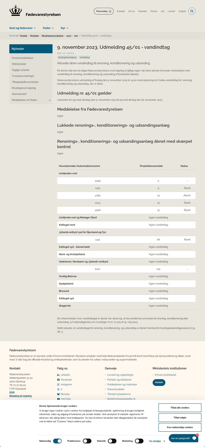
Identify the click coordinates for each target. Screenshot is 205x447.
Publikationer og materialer (122, 384)
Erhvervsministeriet (165, 374)
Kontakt (159, 382)
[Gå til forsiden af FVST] (34, 11)
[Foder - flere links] (52, 26)
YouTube (66, 398)
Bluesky (65, 394)
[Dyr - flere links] (66, 26)
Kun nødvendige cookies (180, 427)
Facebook (66, 379)
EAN (11, 392)
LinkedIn (65, 374)
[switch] (87, 441)
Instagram (66, 384)
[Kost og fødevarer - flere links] (34, 26)
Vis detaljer (155, 441)
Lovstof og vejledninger (120, 374)
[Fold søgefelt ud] (192, 11)
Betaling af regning (20, 395)
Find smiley (102, 11)
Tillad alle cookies (180, 407)
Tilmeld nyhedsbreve (119, 394)
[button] (49, 100)
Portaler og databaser (119, 379)
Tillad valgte (180, 417)
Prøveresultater (116, 389)
